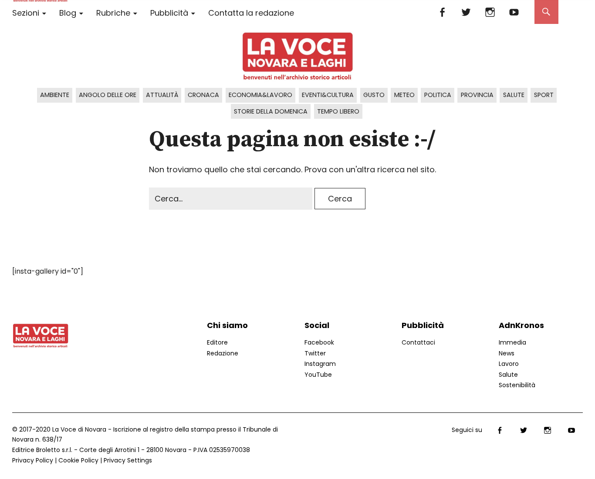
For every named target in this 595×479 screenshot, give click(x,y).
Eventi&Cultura (328, 94)
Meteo (404, 94)
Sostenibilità (517, 385)
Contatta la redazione (251, 12)
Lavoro (509, 363)
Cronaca (203, 94)
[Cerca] (546, 12)
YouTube (514, 12)
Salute (513, 94)
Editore (217, 342)
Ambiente (54, 94)
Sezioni (25, 12)
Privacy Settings (128, 460)
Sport (544, 94)
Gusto (374, 94)
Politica (437, 94)
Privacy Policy (32, 460)
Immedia (512, 342)
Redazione (222, 353)
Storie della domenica (271, 111)
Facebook (442, 12)
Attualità (162, 94)
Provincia (477, 94)
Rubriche (113, 12)
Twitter (466, 12)
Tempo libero (338, 111)
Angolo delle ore (107, 94)
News (506, 353)
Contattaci (418, 342)
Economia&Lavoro (260, 94)
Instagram (490, 12)
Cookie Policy (78, 460)
